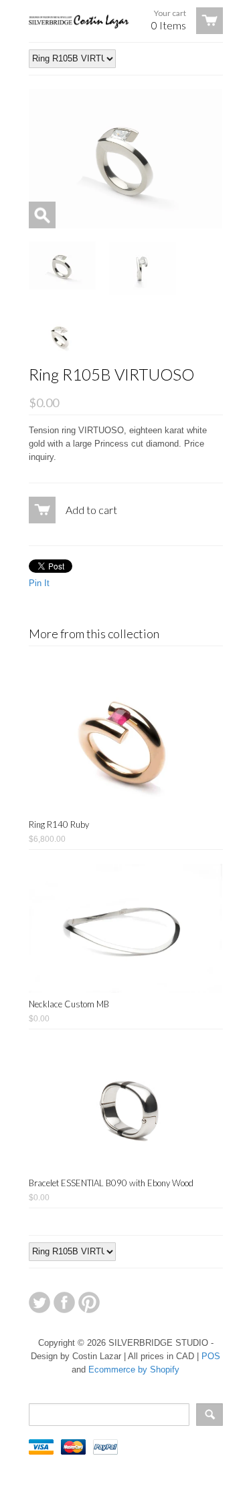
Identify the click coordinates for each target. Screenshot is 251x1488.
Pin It (39, 583)
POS (210, 1356)
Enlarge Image (42, 215)
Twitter (39, 1302)
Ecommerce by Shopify (133, 1370)
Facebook (64, 1302)
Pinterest (89, 1302)
